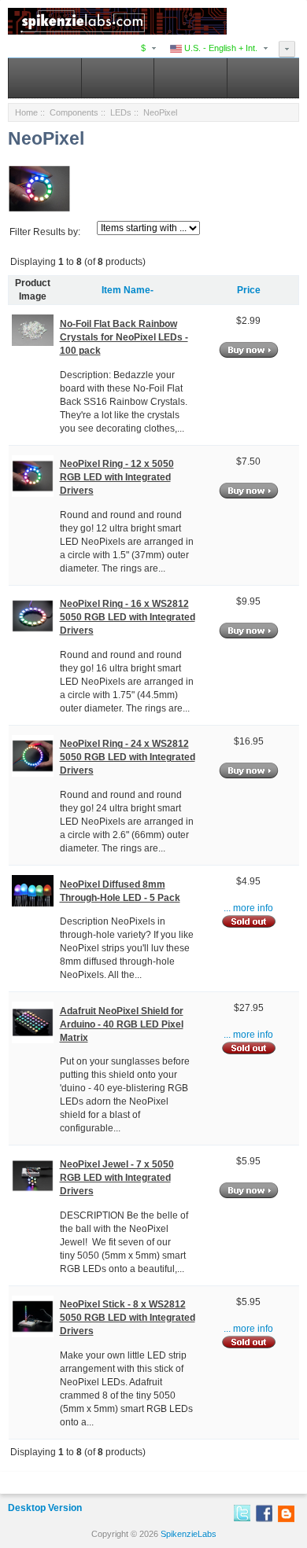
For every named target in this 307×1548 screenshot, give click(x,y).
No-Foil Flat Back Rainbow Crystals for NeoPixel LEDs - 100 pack (124, 337)
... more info (248, 908)
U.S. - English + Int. (219, 48)
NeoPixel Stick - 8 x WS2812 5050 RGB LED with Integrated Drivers (127, 1318)
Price (249, 290)
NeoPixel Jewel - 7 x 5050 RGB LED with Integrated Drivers (117, 1178)
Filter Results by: (44, 231)
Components (74, 112)
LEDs (120, 112)
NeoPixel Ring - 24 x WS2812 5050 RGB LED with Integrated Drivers (127, 757)
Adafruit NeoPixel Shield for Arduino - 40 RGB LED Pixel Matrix (121, 1024)
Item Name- (128, 290)
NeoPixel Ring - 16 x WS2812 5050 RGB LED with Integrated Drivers (127, 617)
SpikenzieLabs (188, 1534)
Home (26, 112)
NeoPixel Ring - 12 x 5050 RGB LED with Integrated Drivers (117, 477)
